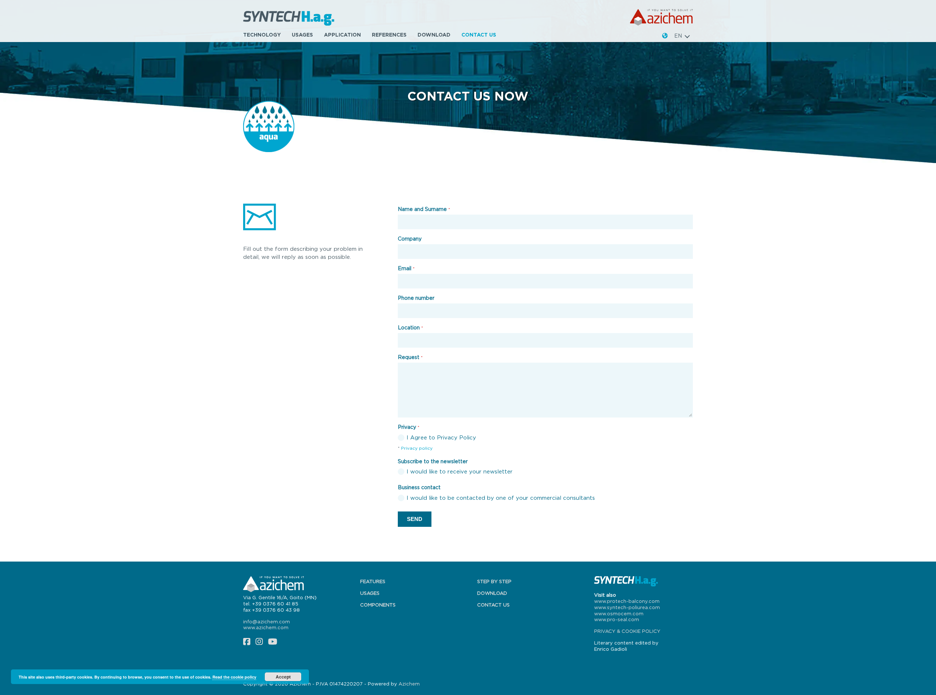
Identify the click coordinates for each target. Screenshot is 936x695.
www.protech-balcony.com (627, 601)
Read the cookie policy (234, 677)
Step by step (494, 581)
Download (434, 34)
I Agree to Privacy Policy (441, 437)
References (389, 34)
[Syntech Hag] (291, 17)
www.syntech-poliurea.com (627, 607)
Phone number (416, 298)
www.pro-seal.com (616, 619)
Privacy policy (417, 448)
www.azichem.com (265, 627)
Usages (302, 34)
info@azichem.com (266, 621)
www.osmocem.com (619, 613)
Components (378, 604)
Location (410, 327)
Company (410, 238)
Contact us (478, 34)
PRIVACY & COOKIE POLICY (627, 631)
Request (410, 357)
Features (372, 581)
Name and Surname (424, 209)
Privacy (408, 427)
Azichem (409, 683)
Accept (283, 676)
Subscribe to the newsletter (433, 461)
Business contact (419, 487)
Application (342, 34)
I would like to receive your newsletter (460, 471)
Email (406, 268)
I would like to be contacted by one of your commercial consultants (501, 498)
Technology (262, 34)
